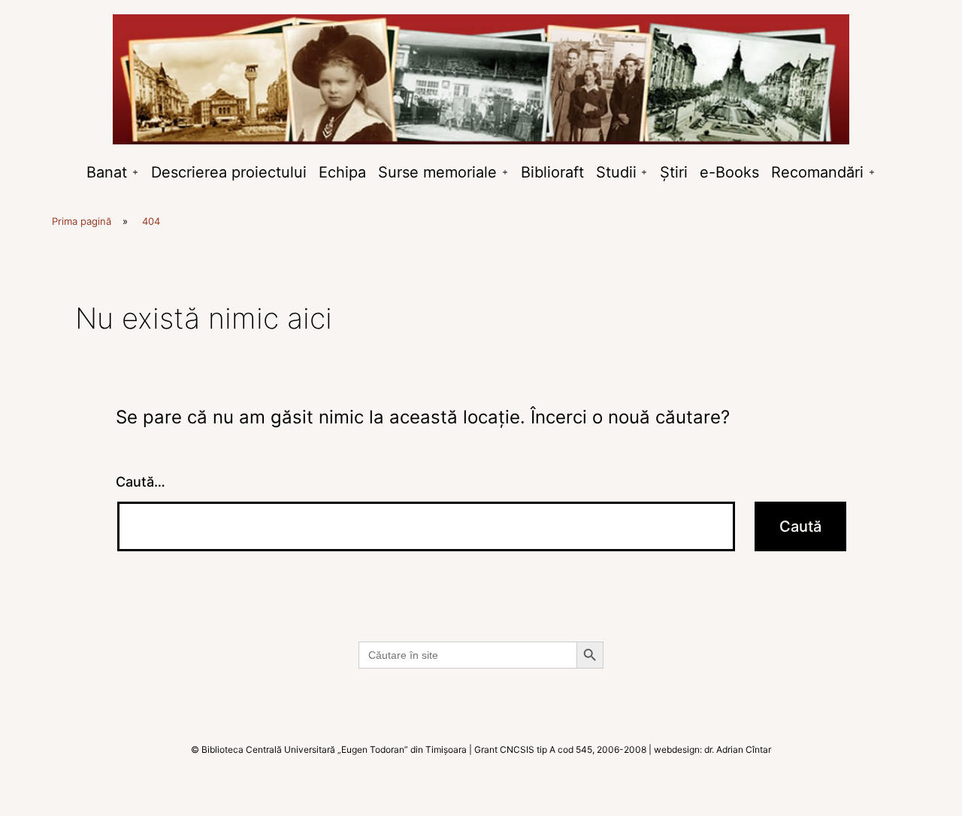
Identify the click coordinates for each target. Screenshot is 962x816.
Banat (106, 172)
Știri (674, 172)
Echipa (342, 172)
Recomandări (817, 172)
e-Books (729, 172)
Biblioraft (552, 172)
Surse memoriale (437, 172)
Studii (616, 172)
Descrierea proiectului (229, 172)
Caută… (140, 482)
